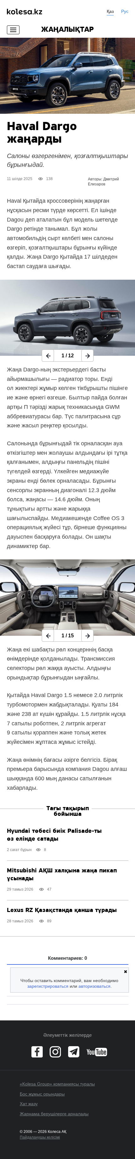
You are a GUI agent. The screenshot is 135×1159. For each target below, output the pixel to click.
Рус (124, 11)
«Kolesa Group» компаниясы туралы (57, 1083)
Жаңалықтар (67, 30)
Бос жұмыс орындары (42, 1093)
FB (37, 1051)
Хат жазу (29, 1103)
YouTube (97, 1051)
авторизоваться (94, 986)
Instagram (55, 1051)
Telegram (73, 1051)
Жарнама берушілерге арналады (54, 1113)
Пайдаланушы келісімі (40, 1137)
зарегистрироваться (47, 986)
